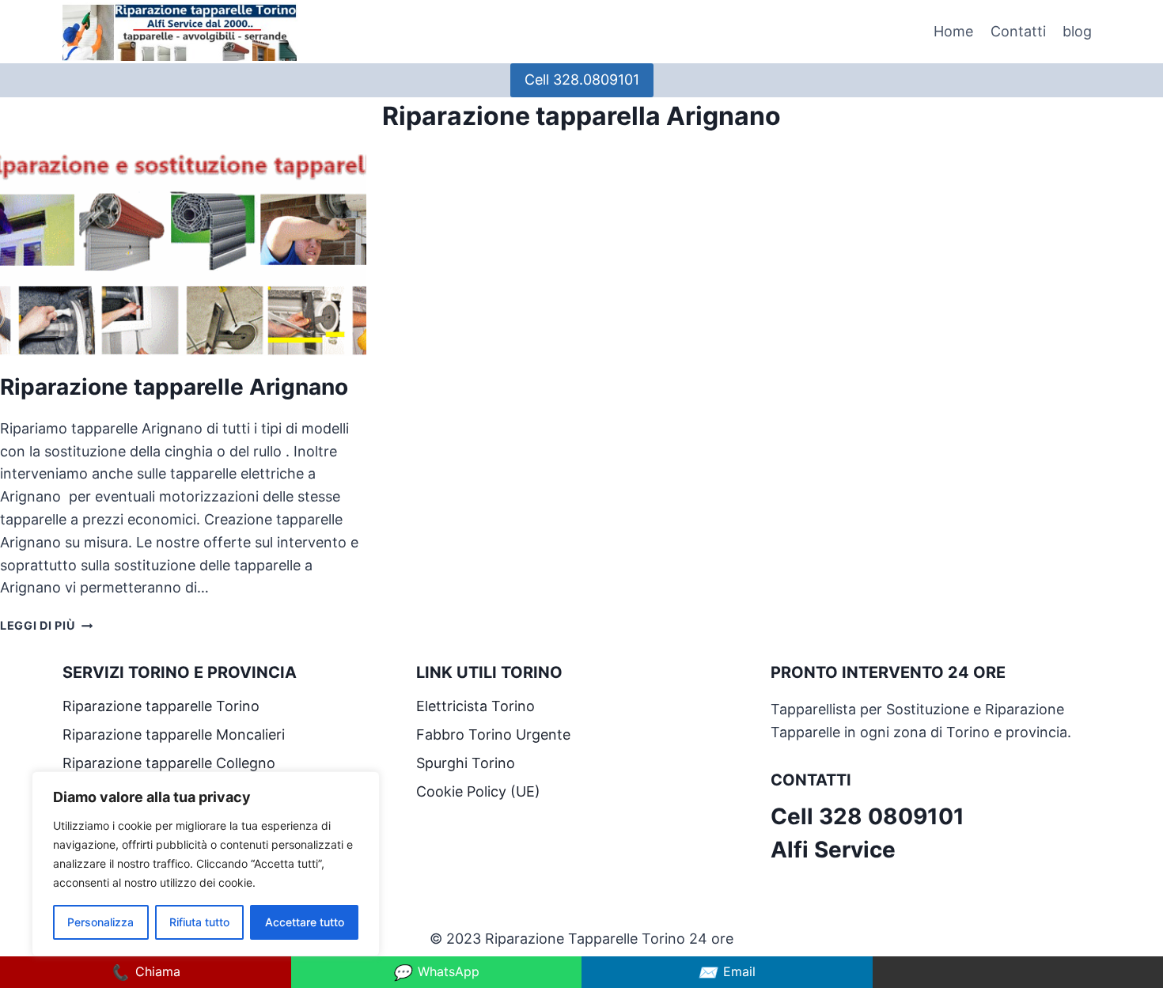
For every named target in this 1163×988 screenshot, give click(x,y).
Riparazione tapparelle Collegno (171, 763)
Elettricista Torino (475, 706)
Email (727, 972)
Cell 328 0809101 (867, 816)
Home (953, 31)
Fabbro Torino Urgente (493, 734)
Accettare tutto (304, 922)
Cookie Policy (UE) (478, 791)
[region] (206, 863)
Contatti (1018, 31)
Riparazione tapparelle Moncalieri (174, 734)
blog (1077, 31)
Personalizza (100, 922)
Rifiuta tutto (199, 922)
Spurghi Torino (465, 763)
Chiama (145, 972)
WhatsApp (435, 972)
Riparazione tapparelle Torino (161, 706)
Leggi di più (46, 625)
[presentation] (183, 253)
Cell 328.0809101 (582, 79)
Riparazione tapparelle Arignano (177, 386)
